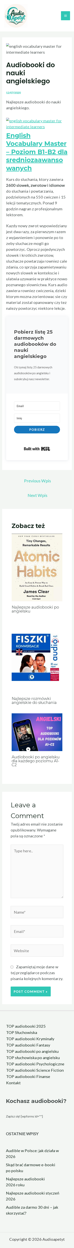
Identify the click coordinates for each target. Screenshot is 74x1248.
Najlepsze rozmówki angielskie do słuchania (34, 700)
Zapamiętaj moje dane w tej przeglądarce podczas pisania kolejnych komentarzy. (37, 972)
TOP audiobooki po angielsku (32, 1051)
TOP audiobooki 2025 (26, 1026)
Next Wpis (37, 495)
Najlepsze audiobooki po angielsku (35, 609)
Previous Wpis (37, 480)
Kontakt (13, 1082)
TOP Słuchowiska (21, 1032)
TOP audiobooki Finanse (28, 1076)
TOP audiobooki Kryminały (30, 1038)
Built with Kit (37, 448)
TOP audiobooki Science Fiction (35, 1070)
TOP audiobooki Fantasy (28, 1045)
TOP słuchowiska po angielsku (33, 1057)
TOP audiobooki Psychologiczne (35, 1063)
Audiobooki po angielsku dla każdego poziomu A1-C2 (36, 761)
